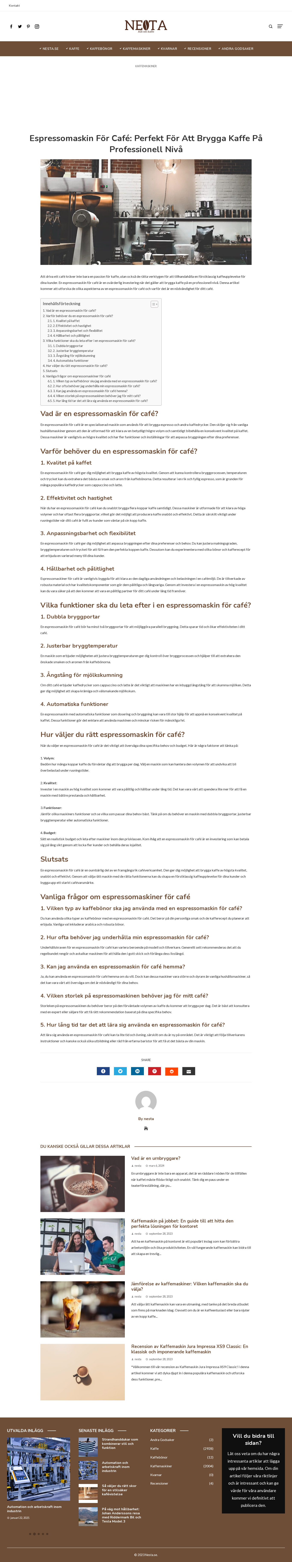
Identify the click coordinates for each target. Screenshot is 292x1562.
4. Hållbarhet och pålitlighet (71, 335)
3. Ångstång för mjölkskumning (74, 355)
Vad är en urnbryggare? (155, 1158)
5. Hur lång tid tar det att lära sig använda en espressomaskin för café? (100, 401)
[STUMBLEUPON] (171, 1071)
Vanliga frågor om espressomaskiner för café (78, 376)
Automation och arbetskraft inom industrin (34, 1508)
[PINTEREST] (154, 1071)
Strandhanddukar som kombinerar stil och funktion (120, 1443)
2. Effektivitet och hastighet (72, 326)
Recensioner (181, 1483)
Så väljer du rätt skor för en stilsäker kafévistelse (119, 1490)
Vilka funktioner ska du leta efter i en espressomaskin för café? (91, 341)
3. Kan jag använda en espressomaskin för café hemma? (90, 391)
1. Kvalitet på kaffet (66, 321)
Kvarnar (181, 1475)
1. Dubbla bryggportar (68, 346)
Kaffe (181, 1448)
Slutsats (52, 371)
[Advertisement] (146, 101)
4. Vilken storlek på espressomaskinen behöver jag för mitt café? (97, 396)
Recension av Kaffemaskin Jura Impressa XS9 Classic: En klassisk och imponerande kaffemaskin (189, 1349)
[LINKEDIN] (137, 1071)
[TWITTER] (120, 1071)
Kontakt (14, 5)
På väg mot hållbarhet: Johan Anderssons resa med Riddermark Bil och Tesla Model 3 (121, 1515)
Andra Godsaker (181, 1440)
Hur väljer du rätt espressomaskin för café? (77, 366)
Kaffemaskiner (146, 66)
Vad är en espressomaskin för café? (71, 310)
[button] (152, 304)
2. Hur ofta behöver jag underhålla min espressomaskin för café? (96, 386)
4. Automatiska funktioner (71, 360)
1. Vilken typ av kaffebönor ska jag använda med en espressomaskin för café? (105, 381)
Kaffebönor (181, 1457)
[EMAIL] (188, 1071)
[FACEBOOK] (103, 1071)
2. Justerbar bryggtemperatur (73, 351)
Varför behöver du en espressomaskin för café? (79, 316)
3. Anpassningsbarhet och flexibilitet (78, 330)
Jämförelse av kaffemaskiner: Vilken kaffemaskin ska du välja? (189, 1286)
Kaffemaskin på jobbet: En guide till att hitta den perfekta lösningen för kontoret (182, 1223)
